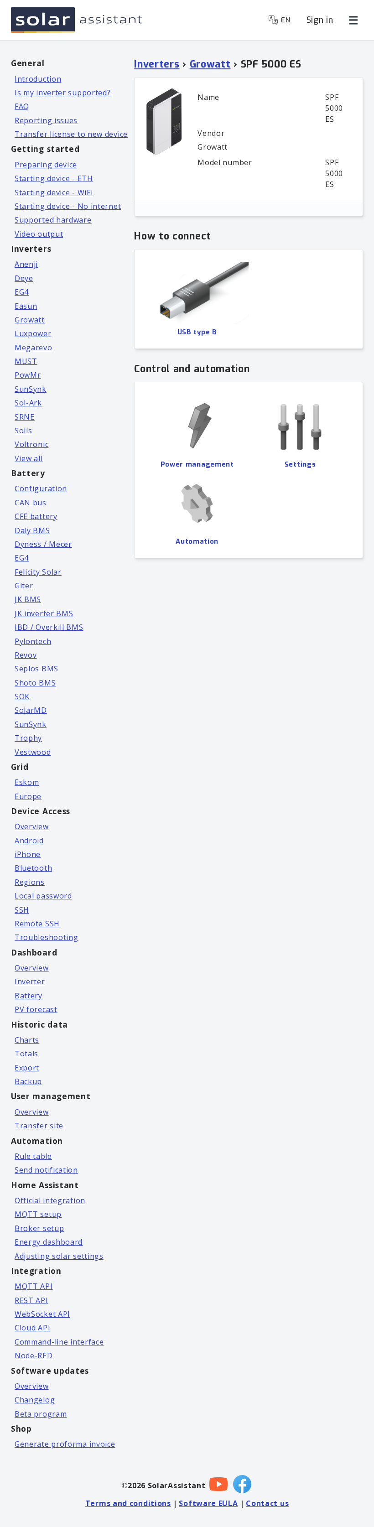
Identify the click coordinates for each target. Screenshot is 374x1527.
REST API (31, 1300)
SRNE (25, 417)
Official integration (50, 1200)
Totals (26, 1054)
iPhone (28, 854)
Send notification (46, 1170)
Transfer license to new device (71, 134)
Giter (24, 586)
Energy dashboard (49, 1242)
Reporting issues (46, 120)
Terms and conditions (128, 1503)
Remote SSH (37, 924)
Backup (28, 1081)
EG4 (22, 292)
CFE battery (36, 516)
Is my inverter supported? (63, 93)
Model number (224, 162)
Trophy (28, 738)
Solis (23, 431)
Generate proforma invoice (65, 1444)
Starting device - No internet (68, 206)
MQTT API (34, 1286)
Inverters (156, 64)
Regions (30, 882)
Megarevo (33, 348)
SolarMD (31, 710)
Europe (28, 796)
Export (27, 1068)
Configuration (41, 488)
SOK (22, 696)
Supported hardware (53, 220)
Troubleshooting (46, 937)
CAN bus (31, 503)
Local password (43, 896)
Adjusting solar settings (59, 1256)
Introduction (38, 79)
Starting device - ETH (54, 178)
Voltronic (31, 444)
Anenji (26, 264)
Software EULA (208, 1503)
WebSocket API (42, 1314)
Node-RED (34, 1355)
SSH (22, 910)
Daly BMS (32, 530)
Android (29, 841)
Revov (26, 655)
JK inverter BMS (44, 613)
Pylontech (33, 641)
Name (208, 97)
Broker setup (39, 1228)
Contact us (267, 1503)
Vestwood (33, 752)
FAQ (22, 106)
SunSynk (31, 389)
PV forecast (36, 1009)
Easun (26, 306)
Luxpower (33, 333)
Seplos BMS (36, 669)
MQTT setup (38, 1214)
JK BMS (28, 599)
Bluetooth (33, 868)
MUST (26, 361)
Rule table (33, 1156)
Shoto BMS (35, 683)
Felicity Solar (38, 572)
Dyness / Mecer (43, 544)
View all (29, 458)
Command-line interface (59, 1342)
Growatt (30, 320)
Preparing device (46, 165)
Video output (39, 234)
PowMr (28, 375)
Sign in (319, 20)
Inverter (30, 981)
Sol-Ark (28, 403)
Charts (27, 1040)
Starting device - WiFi (54, 192)
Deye (24, 278)
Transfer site (39, 1126)
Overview (32, 826)
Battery (28, 996)
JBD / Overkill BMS (49, 627)
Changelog (35, 1400)
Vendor (210, 133)
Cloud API (32, 1328)
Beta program (41, 1414)
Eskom (27, 782)
